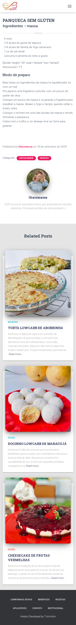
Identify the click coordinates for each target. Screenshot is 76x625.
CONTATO (37, 608)
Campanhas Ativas (21, 599)
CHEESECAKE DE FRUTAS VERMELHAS (29, 557)
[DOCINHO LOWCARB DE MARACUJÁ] (38, 398)
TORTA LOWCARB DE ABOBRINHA (35, 328)
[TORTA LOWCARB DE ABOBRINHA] (38, 283)
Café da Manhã (26, 158)
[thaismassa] (38, 179)
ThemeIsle (50, 616)
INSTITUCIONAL (55, 608)
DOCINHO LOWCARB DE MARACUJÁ (37, 444)
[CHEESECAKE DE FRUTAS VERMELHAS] (38, 510)
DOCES (11, 438)
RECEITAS (44, 158)
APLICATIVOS (20, 608)
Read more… (16, 354)
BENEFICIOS (44, 599)
